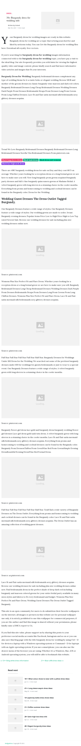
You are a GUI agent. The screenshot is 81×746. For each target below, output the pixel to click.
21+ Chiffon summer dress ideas (36, 707)
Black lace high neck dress (13, 164)
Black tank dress (31, 160)
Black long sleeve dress (12, 160)
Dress (8, 13)
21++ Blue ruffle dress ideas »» (52, 661)
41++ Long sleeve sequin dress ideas (38, 688)
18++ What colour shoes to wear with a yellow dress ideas (47, 679)
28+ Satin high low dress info (35, 717)
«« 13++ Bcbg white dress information (14, 661)
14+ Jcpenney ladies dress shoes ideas (39, 698)
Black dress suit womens (50, 160)
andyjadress (9, 743)
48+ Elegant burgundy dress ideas (37, 726)
